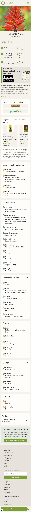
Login (5, 466)
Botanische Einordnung (13, 165)
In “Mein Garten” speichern (14, 509)
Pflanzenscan (8, 455)
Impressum (7, 504)
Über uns (7, 461)
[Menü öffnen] (28, 3)
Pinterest (7, 492)
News (5, 463)
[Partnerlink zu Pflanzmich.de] (15, 111)
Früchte (6, 396)
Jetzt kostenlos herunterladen (15, 440)
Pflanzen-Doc (8, 458)
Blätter (6, 363)
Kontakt (6, 499)
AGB (5, 501)
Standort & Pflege (11, 278)
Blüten (6, 323)
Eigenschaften (9, 202)
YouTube (6, 490)
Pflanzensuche (8, 453)
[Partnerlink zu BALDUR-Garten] (15, 106)
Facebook (7, 484)
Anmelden (15, 477)
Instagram (7, 487)
